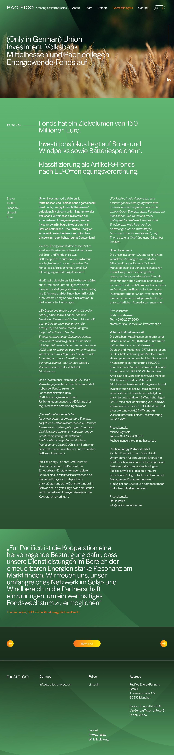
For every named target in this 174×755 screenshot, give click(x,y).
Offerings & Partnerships (51, 8)
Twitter (11, 203)
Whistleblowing (99, 739)
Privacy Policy (97, 735)
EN (156, 7)
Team (88, 8)
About (76, 8)
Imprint (93, 730)
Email (10, 217)
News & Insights (123, 8)
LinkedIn (12, 212)
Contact (143, 8)
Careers (103, 8)
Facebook (13, 208)
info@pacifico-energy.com (55, 684)
